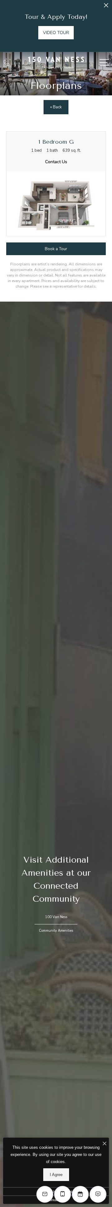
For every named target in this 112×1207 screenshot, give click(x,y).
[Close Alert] (106, 7)
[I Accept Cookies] (104, 1144)
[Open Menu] (104, 62)
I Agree (56, 1174)
